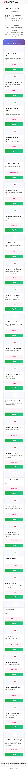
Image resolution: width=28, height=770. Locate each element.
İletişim (2, 766)
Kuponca (16, 768)
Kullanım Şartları (14, 763)
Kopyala (14, 69)
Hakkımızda (23, 763)
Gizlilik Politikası (5, 763)
